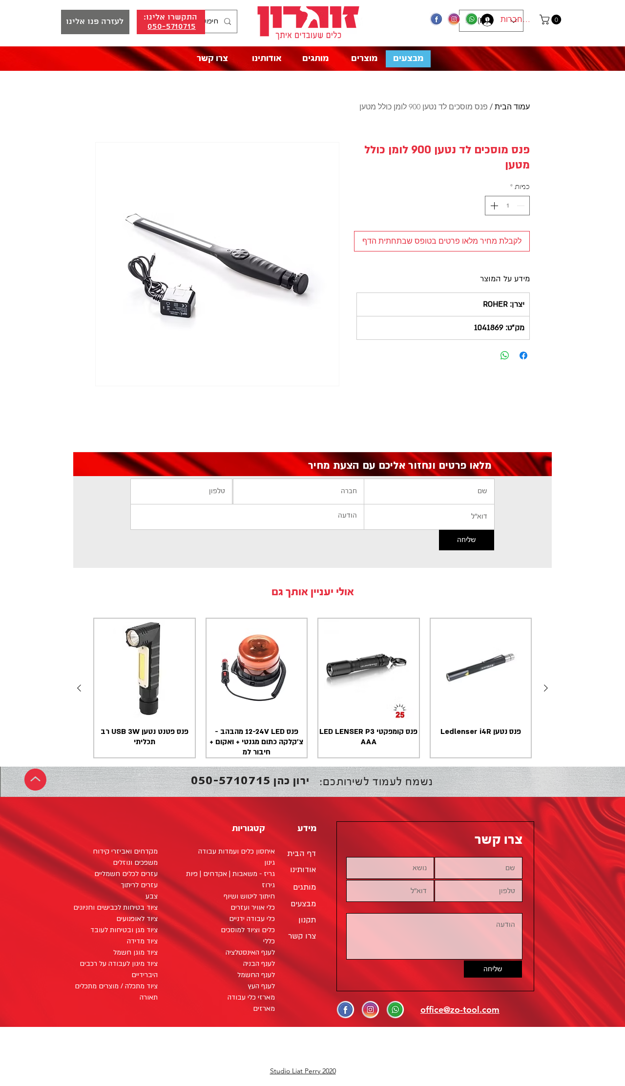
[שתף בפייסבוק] (523, 355)
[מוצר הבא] (79, 688)
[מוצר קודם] (546, 688)
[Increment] (493, 205)
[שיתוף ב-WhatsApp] (505, 355)
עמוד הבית (512, 106)
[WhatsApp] (472, 19)
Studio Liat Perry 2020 (303, 1070)
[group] (312, 688)
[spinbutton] (507, 205)
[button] (551, 19)
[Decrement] (521, 205)
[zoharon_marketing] (454, 19)
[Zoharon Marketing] (436, 19)
